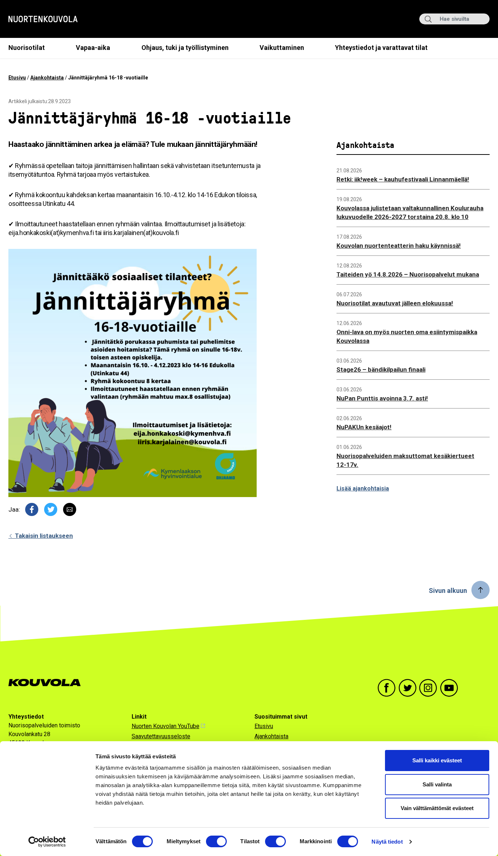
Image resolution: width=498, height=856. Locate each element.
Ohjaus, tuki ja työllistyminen (185, 47)
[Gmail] (69, 509)
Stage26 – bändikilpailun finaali (380, 369)
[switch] (216, 841)
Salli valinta (437, 784)
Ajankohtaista (47, 78)
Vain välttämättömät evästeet (437, 808)
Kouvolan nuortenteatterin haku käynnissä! (398, 245)
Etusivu (17, 78)
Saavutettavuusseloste (161, 736)
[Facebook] (31, 509)
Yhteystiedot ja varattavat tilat (381, 47)
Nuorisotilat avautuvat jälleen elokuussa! (394, 303)
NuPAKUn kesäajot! (364, 427)
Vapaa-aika (93, 47)
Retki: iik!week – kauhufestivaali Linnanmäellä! (402, 179)
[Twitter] (50, 509)
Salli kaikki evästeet (437, 760)
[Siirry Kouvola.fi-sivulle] (47, 683)
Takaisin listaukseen (43, 535)
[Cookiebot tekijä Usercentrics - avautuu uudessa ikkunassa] (47, 841)
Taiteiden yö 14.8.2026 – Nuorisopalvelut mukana (407, 274)
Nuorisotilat (26, 47)
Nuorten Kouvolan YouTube (165, 726)
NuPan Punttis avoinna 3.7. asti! (382, 398)
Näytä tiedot (386, 842)
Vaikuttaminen (282, 47)
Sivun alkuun (448, 590)
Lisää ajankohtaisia (362, 488)
